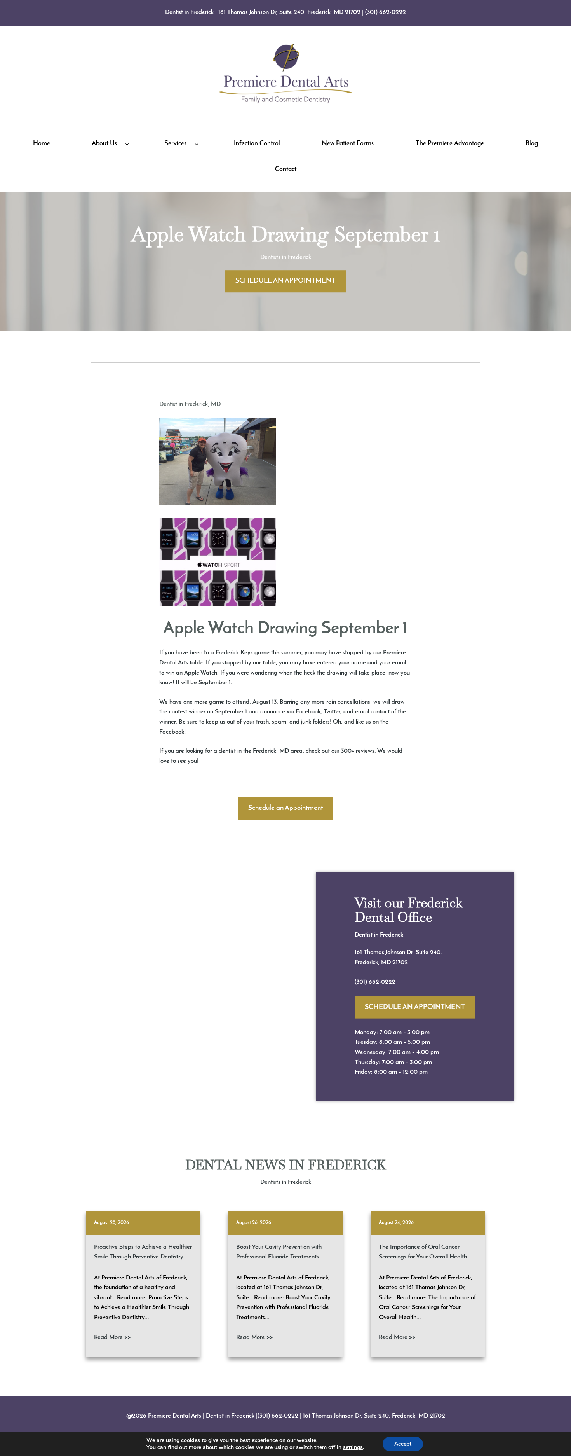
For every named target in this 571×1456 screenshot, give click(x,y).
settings (353, 1447)
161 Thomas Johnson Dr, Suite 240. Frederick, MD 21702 (289, 12)
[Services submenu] (196, 144)
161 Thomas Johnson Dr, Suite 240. (398, 952)
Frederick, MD (373, 963)
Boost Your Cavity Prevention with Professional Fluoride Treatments (279, 1252)
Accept (402, 1443)
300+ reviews (357, 751)
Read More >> (112, 1337)
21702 (400, 963)
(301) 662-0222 (385, 12)
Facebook (308, 712)
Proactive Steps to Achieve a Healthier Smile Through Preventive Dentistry (143, 1252)
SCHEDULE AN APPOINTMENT (285, 281)
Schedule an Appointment (285, 808)
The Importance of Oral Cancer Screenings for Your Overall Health (423, 1252)
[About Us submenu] (127, 144)
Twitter (332, 712)
